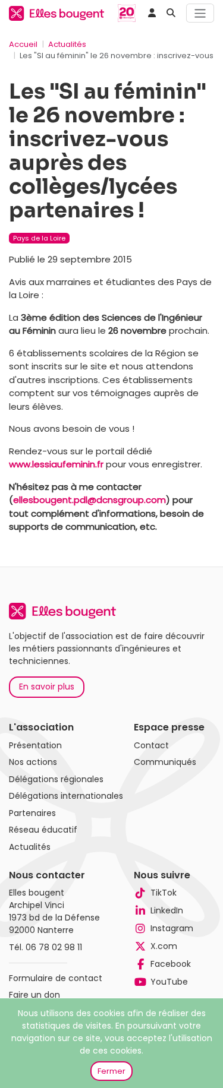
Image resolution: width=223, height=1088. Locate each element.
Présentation (35, 745)
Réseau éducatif (43, 830)
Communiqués (165, 762)
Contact (151, 745)
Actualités (67, 44)
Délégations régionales (56, 779)
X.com (163, 946)
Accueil (23, 44)
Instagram (171, 928)
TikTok (163, 893)
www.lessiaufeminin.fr (56, 464)
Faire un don (34, 995)
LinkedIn (166, 910)
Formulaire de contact (55, 978)
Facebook (170, 964)
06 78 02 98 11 (54, 947)
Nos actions (33, 762)
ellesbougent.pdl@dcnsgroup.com (89, 500)
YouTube (169, 982)
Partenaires (32, 813)
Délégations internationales (66, 796)
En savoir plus (46, 686)
